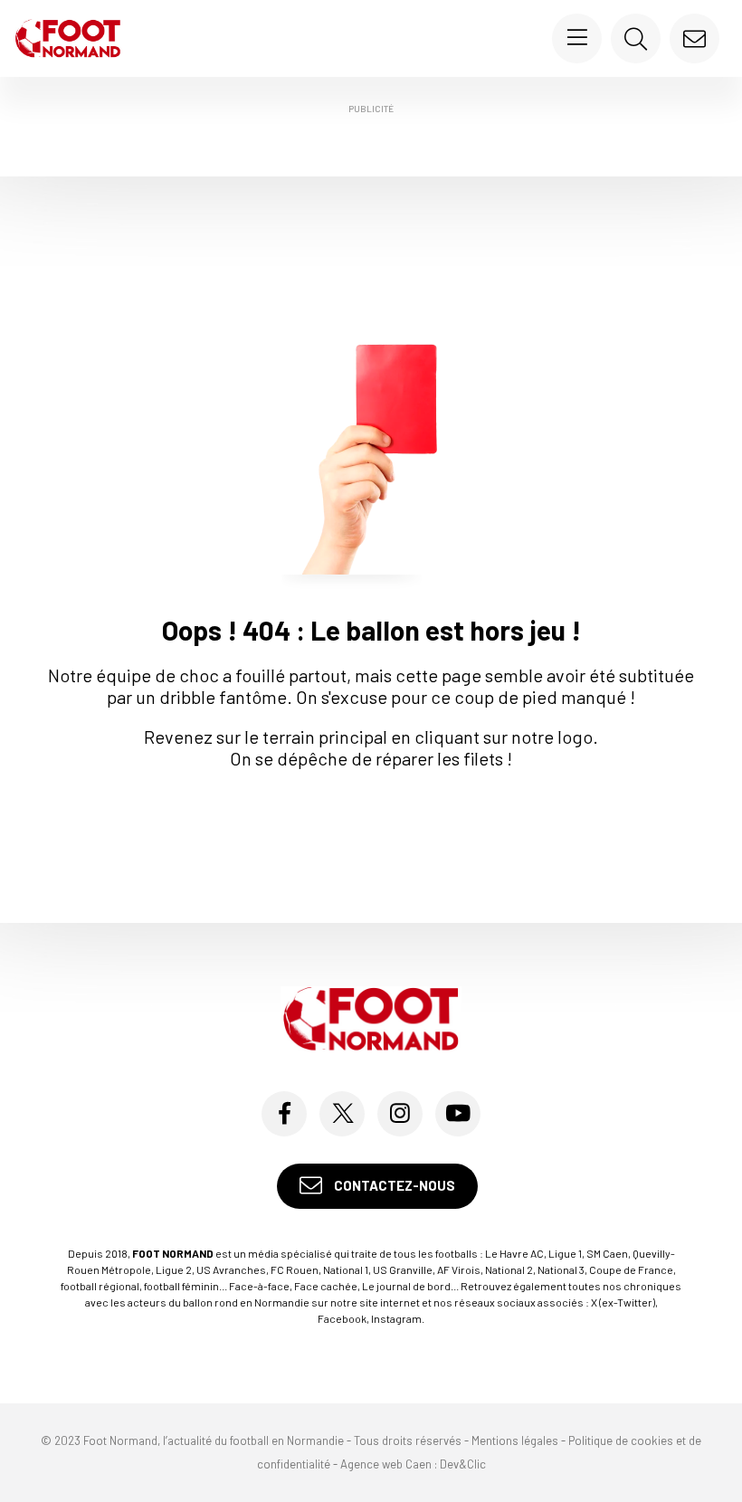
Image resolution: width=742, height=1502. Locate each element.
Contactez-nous (393, 1185)
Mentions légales (514, 1440)
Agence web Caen (386, 1464)
